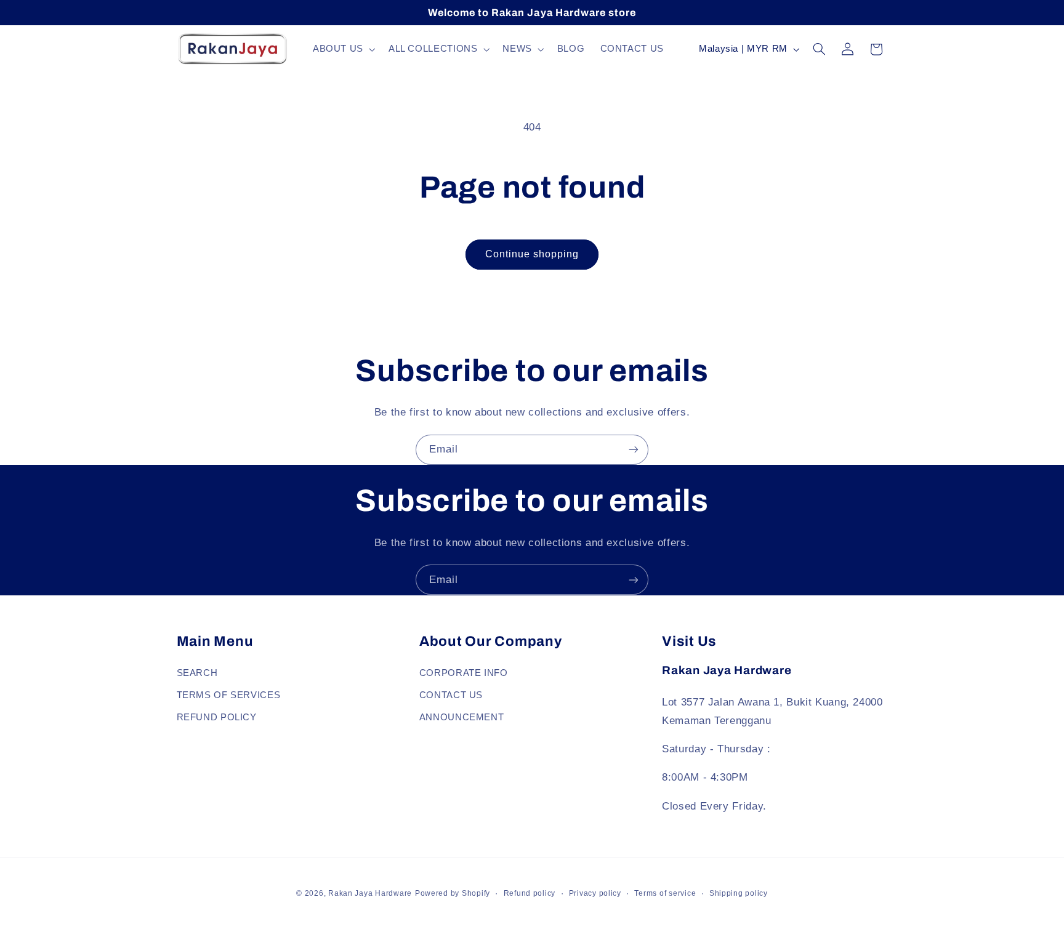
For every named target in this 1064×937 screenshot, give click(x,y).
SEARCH (197, 672)
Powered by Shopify (452, 893)
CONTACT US (451, 694)
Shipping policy (738, 893)
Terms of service (665, 893)
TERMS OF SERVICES (229, 694)
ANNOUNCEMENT (461, 717)
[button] (343, 49)
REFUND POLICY (217, 717)
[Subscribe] (633, 450)
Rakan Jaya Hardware (370, 893)
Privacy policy (595, 893)
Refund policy (530, 893)
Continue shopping (532, 254)
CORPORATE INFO (463, 672)
